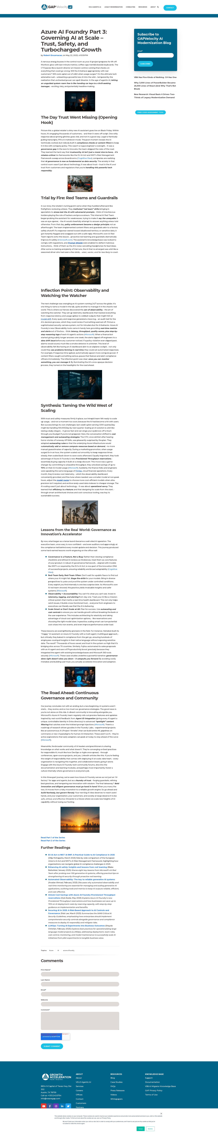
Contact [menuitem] (79, 1099)
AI (58, 950)
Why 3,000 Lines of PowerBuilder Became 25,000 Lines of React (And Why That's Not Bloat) (155, 86)
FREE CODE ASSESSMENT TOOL (150, 112)
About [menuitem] (153, 7)
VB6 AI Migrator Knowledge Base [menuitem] (160, 1086)
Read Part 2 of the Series (53, 841)
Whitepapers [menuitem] (116, 1099)
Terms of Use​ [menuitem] (151, 1095)
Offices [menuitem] (79, 1095)
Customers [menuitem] (81, 1103)
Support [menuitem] (149, 1078)
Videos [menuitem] (113, 1095)
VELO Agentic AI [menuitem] (95, 7)
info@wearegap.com (50, 1099)
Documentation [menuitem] (152, 1082)
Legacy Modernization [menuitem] (113, 7)
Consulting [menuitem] (130, 7)
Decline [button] (150, 1129)
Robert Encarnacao (53, 55)
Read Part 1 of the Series (53, 838)
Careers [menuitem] (79, 1090)
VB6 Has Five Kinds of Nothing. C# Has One (155, 77)
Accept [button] (141, 1129)
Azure (51, 950)
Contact (170, 8)
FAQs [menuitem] (112, 1086)
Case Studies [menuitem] (116, 1082)
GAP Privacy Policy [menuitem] (153, 1090)
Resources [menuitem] (143, 7)
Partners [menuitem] (80, 1107)
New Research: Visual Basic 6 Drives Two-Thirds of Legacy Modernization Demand (154, 95)
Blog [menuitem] (112, 1078)
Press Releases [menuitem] (117, 1090)
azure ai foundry (68, 950)
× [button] (161, 1113)
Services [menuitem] (79, 1086)
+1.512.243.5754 (54, 1095)
